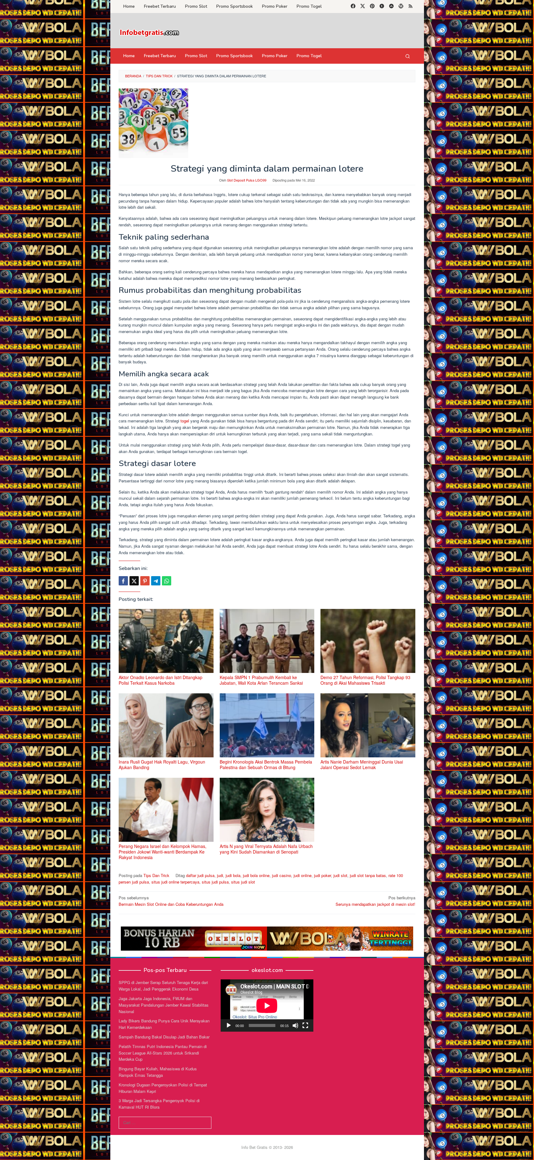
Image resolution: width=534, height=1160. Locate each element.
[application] (267, 1005)
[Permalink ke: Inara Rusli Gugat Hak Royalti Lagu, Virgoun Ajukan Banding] (166, 725)
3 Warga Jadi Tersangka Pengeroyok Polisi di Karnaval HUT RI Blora (159, 1104)
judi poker (322, 875)
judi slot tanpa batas (368, 875)
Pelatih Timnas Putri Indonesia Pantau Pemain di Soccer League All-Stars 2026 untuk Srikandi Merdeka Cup (163, 1052)
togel (185, 421)
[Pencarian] (407, 56)
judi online (303, 875)
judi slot (340, 875)
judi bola (233, 875)
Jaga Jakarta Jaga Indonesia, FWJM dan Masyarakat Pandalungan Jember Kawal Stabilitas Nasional (164, 1004)
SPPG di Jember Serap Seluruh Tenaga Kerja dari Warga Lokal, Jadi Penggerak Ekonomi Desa (163, 985)
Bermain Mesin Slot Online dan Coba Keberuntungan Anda (171, 901)
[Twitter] (362, 6)
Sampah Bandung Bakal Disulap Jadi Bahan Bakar (164, 1037)
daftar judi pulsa (200, 875)
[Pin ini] (145, 580)
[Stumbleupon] (391, 6)
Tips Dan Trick (156, 875)
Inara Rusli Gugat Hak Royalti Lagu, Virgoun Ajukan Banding (162, 764)
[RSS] (410, 6)
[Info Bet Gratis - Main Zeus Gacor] (149, 32)
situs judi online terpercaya (175, 882)
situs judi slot (243, 882)
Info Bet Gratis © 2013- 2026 (267, 1147)
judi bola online (256, 875)
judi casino (281, 875)
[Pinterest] (372, 6)
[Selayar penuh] (305, 1025)
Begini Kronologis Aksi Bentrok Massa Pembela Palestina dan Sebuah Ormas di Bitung (266, 764)
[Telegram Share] (155, 580)
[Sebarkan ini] (123, 580)
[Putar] (229, 1025)
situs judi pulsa (215, 882)
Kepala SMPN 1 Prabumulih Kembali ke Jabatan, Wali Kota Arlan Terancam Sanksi (261, 680)
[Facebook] (353, 6)
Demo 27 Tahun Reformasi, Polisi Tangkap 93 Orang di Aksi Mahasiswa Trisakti (365, 680)
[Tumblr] (382, 6)
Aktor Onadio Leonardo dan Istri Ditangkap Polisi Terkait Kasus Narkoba (160, 680)
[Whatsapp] (166, 580)
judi (220, 875)
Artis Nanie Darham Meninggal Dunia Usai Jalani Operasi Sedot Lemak (361, 764)
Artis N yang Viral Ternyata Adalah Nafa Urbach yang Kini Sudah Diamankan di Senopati (266, 849)
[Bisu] (295, 1025)
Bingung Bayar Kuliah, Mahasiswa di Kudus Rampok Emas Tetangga (158, 1072)
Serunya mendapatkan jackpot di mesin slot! (375, 901)
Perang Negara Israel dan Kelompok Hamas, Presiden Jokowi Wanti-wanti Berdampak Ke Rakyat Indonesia (162, 851)
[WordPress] (401, 6)
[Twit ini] (134, 580)
